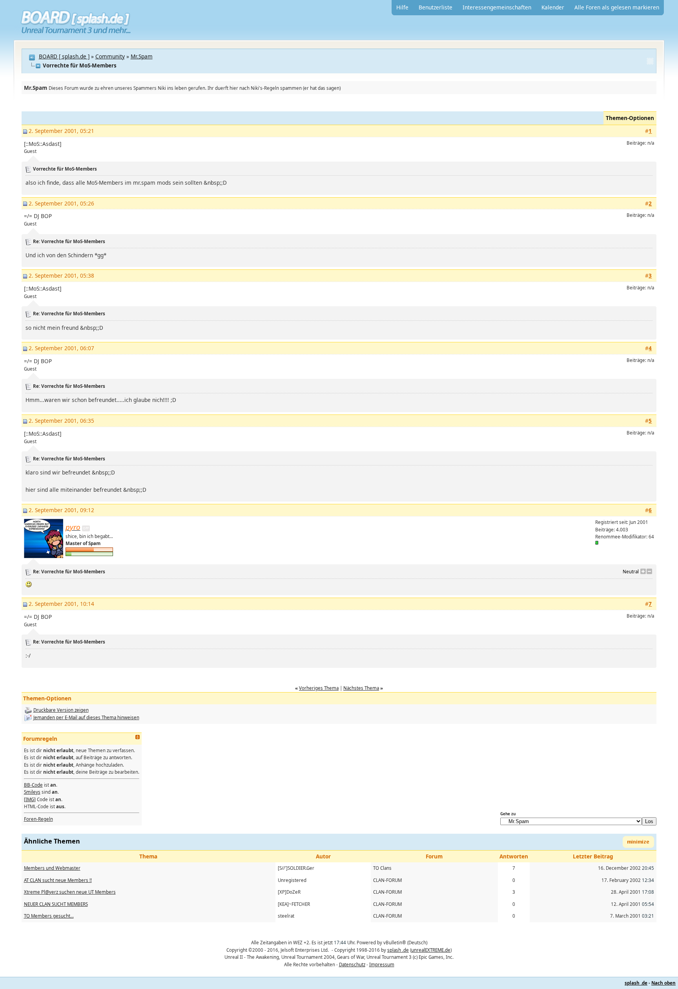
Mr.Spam (142, 56)
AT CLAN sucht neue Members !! (58, 880)
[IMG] (30, 799)
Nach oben (663, 983)
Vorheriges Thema (319, 688)
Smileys (32, 792)
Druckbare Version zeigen (61, 710)
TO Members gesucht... (49, 916)
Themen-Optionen (630, 118)
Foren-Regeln (38, 819)
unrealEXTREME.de (430, 950)
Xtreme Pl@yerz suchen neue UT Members (70, 892)
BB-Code (33, 785)
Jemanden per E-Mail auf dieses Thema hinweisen (86, 717)
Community (110, 56)
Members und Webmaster (52, 868)
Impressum (381, 964)
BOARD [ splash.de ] (64, 56)
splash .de (398, 950)
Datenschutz (352, 964)
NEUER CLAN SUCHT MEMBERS (56, 904)
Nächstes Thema (361, 688)
